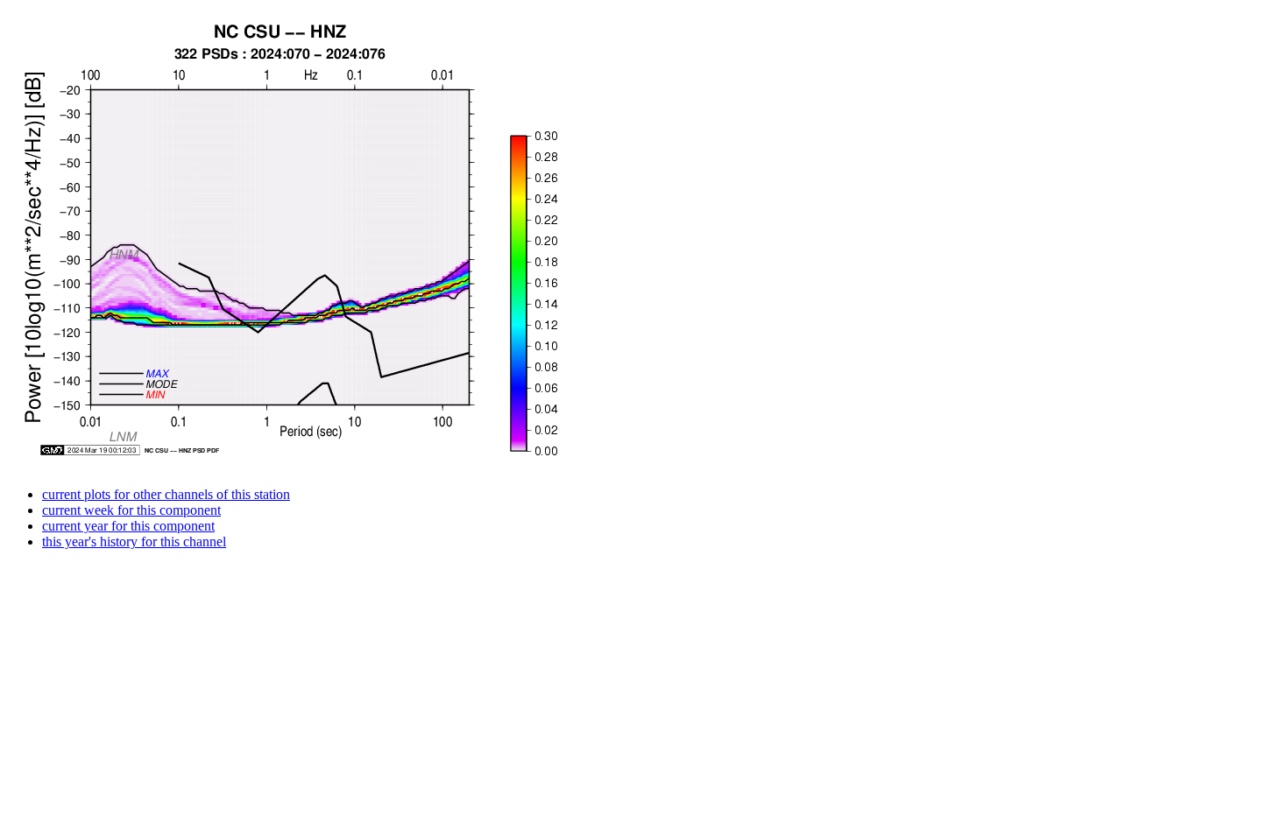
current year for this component (128, 525)
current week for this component (131, 510)
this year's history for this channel (134, 541)
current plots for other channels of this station (166, 494)
